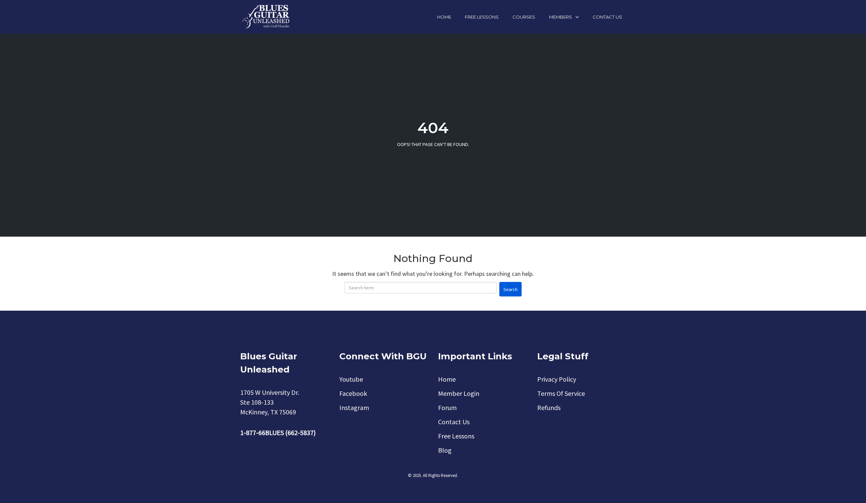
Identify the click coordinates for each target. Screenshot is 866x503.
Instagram (354, 407)
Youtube (351, 379)
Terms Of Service (561, 393)
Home (444, 17)
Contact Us (607, 17)
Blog (445, 450)
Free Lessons (482, 17)
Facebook (353, 393)
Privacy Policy (556, 379)
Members (560, 17)
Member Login (458, 393)
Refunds (549, 407)
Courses (523, 17)
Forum (447, 407)
